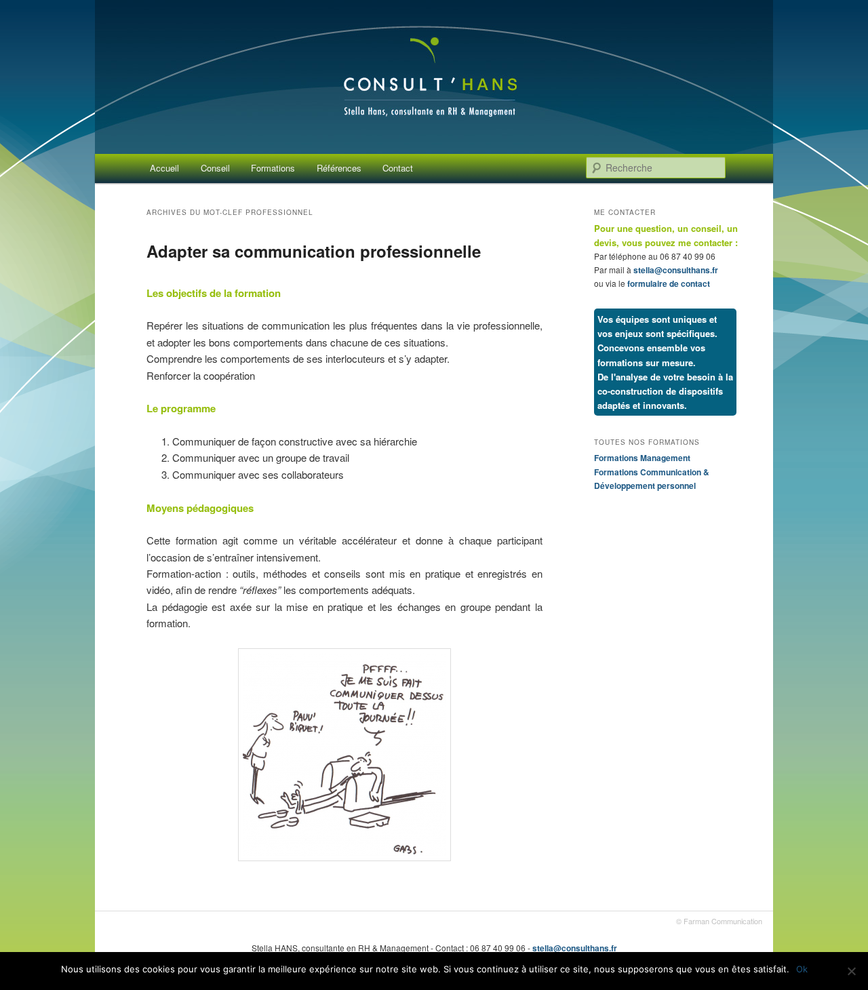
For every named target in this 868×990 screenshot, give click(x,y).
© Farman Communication (719, 920)
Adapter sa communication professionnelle (313, 250)
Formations (273, 167)
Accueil (164, 167)
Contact (397, 167)
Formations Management (642, 458)
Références (339, 167)
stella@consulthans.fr (675, 270)
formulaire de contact (668, 283)
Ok (802, 969)
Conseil (215, 167)
